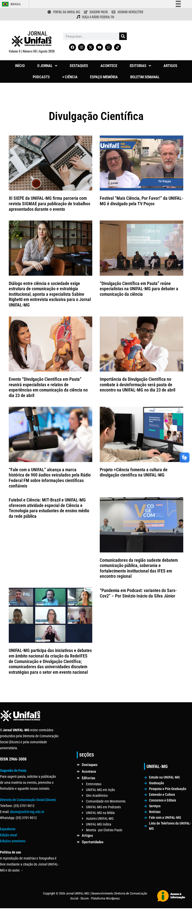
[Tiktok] (117, 47)
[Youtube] (99, 47)
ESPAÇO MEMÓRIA (104, 77)
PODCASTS (41, 77)
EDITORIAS (138, 66)
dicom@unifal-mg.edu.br (27, 812)
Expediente (8, 829)
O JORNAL (44, 66)
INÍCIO (20, 66)
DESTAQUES (79, 66)
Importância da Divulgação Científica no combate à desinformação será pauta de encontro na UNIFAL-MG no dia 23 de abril (138, 384)
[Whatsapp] (108, 47)
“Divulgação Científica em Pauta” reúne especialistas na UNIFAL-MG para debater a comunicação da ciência (139, 289)
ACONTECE (108, 66)
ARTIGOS (170, 66)
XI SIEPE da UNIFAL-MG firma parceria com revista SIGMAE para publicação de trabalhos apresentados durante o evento (49, 204)
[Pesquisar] (123, 36)
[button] (47, 66)
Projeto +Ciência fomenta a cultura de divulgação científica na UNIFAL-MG (134, 472)
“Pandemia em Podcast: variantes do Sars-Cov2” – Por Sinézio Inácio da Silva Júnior (138, 593)
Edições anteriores (13, 841)
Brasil (15, 4)
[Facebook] (72, 47)
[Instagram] (81, 47)
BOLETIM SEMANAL (145, 77)
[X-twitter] (90, 47)
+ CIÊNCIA (70, 77)
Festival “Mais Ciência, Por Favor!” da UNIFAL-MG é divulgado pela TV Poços (141, 201)
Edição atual (8, 835)
